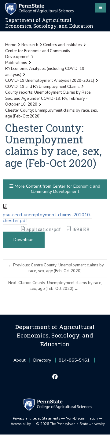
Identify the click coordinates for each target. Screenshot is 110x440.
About (19, 360)
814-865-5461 (74, 362)
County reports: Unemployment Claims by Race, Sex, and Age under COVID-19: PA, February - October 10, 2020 (48, 98)
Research (29, 45)
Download (23, 240)
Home (10, 45)
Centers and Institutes (62, 45)
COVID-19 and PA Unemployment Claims (42, 86)
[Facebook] (55, 377)
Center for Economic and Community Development (37, 54)
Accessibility (21, 423)
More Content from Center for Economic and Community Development (56, 188)
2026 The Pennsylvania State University (70, 423)
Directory (42, 360)
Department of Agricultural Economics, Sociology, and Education (49, 23)
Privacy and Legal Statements (36, 418)
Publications (16, 63)
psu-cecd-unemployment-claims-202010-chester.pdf (47, 217)
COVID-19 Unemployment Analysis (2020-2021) (49, 80)
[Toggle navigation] (100, 8)
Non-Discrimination (82, 418)
